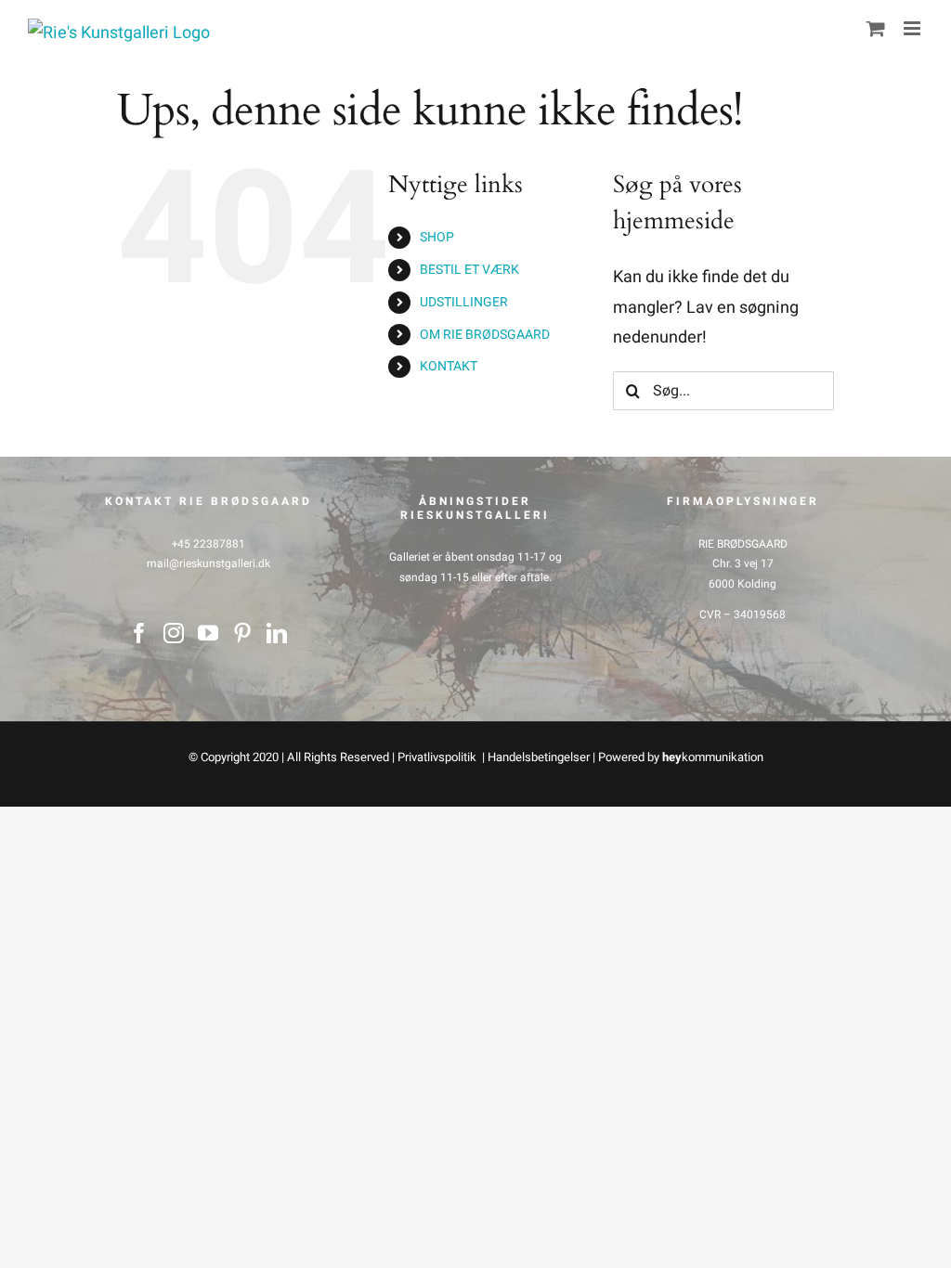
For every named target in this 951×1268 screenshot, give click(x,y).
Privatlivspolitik (438, 757)
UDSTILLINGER (464, 302)
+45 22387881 (208, 544)
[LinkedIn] (277, 633)
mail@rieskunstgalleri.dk (208, 563)
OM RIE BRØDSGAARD (485, 334)
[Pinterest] (242, 633)
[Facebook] (139, 633)
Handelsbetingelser (539, 757)
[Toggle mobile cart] (875, 28)
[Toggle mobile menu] (913, 28)
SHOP (437, 237)
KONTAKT (448, 366)
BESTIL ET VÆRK (469, 269)
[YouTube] (208, 633)
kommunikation (712, 757)
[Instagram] (173, 633)
